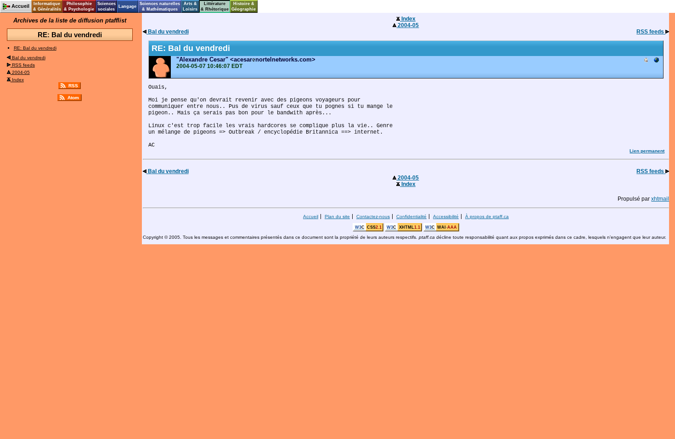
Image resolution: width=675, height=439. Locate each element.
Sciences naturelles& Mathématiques (160, 6)
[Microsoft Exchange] (646, 60)
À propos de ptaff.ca (487, 216)
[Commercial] (656, 60)
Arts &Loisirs (190, 6)
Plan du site (337, 216)
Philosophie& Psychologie (79, 6)
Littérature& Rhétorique (215, 6)
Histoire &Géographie (243, 6)
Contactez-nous (373, 216)
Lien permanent (647, 150)
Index (17, 79)
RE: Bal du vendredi (35, 48)
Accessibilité (446, 216)
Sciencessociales (106, 6)
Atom (73, 97)
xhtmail (660, 199)
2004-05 (20, 72)
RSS (73, 85)
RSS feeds (23, 65)
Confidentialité (411, 216)
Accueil (310, 216)
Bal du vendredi (28, 57)
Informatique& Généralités (47, 6)
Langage (127, 6)
